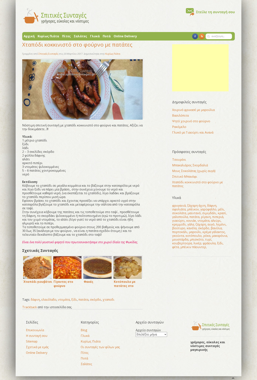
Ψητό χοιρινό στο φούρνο (191, 121)
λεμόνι (221, 224)
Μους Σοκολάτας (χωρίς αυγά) (193, 171)
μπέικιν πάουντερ (193, 247)
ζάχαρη (200, 224)
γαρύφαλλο (208, 209)
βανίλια (216, 228)
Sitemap (31, 341)
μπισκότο (197, 239)
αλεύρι (216, 221)
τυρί (208, 239)
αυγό (211, 224)
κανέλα (192, 228)
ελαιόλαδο (48, 299)
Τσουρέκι (179, 160)
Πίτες (66, 36)
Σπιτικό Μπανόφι (184, 176)
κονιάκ (191, 221)
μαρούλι (195, 232)
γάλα (190, 224)
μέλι (221, 209)
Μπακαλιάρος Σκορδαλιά (190, 165)
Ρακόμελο (179, 127)
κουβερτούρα (182, 243)
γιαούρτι (178, 221)
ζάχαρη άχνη (196, 205)
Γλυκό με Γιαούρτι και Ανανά (192, 132)
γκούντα (178, 236)
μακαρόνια (219, 236)
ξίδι (74, 299)
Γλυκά (95, 36)
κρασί (222, 213)
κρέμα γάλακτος (213, 232)
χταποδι (108, 299)
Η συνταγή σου (36, 336)
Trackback (29, 307)
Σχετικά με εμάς (37, 347)
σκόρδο (95, 299)
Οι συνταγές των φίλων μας (100, 347)
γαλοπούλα (180, 217)
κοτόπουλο (194, 236)
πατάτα (83, 299)
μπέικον (193, 209)
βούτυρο (178, 228)
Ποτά (107, 36)
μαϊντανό (194, 213)
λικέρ (197, 243)
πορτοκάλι (179, 232)
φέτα (175, 247)
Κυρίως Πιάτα (48, 36)
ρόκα (206, 236)
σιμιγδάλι (209, 213)
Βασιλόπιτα (180, 115)
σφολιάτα (179, 209)
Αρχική (29, 36)
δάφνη (35, 299)
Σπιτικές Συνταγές (48, 53)
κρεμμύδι (179, 224)
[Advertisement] (200, 67)
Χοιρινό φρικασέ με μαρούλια (193, 110)
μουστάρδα (180, 239)
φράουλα (209, 243)
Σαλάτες (80, 36)
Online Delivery (125, 36)
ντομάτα (64, 299)
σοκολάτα (179, 213)
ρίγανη (206, 217)
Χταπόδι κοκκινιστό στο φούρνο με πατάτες (197, 184)
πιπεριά (217, 217)
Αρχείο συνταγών (148, 330)
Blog (84, 330)
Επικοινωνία (35, 330)
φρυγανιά (179, 205)
